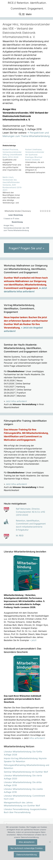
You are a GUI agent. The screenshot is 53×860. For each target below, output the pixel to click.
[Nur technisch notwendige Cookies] (49, 842)
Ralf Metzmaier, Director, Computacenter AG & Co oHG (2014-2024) (30, 511)
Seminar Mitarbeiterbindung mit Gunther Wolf (26, 772)
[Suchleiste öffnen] (20, 14)
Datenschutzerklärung (26, 854)
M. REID (20, 535)
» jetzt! (33, 640)
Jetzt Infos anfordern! (16, 401)
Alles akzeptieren (26, 842)
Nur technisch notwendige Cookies (27, 848)
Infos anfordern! (37, 738)
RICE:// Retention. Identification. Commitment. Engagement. (27, 5)
